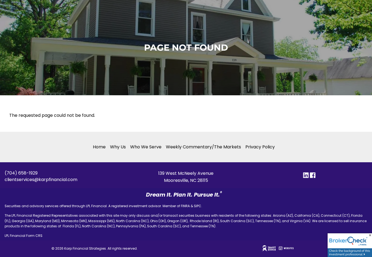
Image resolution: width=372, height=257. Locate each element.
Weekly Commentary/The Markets (203, 147)
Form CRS (34, 235)
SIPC (197, 206)
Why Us (118, 147)
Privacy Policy (260, 147)
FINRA (185, 206)
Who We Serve (145, 147)
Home (99, 147)
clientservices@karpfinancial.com (41, 179)
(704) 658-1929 (21, 173)
